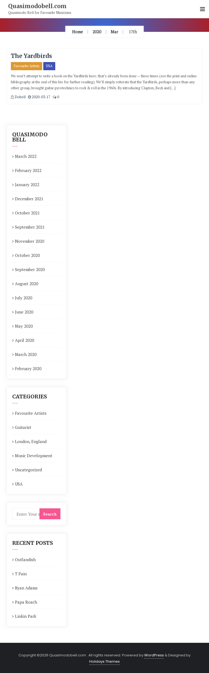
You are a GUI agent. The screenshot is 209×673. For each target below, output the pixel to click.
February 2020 (28, 368)
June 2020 (24, 312)
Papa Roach (26, 602)
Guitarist (23, 427)
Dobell (20, 96)
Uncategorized (28, 469)
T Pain (21, 573)
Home (77, 31)
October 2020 (27, 255)
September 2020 (30, 269)
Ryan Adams (26, 588)
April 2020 (24, 340)
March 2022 (25, 156)
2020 (97, 31)
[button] (202, 9)
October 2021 (27, 213)
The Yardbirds (31, 56)
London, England (31, 441)
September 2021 (30, 227)
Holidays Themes (104, 661)
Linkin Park (25, 616)
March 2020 (25, 354)
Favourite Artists (26, 65)
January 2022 (27, 184)
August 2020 (26, 283)
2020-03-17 (40, 96)
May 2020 (24, 326)
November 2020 (29, 241)
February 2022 (28, 170)
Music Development (33, 455)
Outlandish (25, 559)
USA (49, 65)
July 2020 (23, 297)
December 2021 (29, 198)
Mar (114, 31)
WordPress (154, 655)
